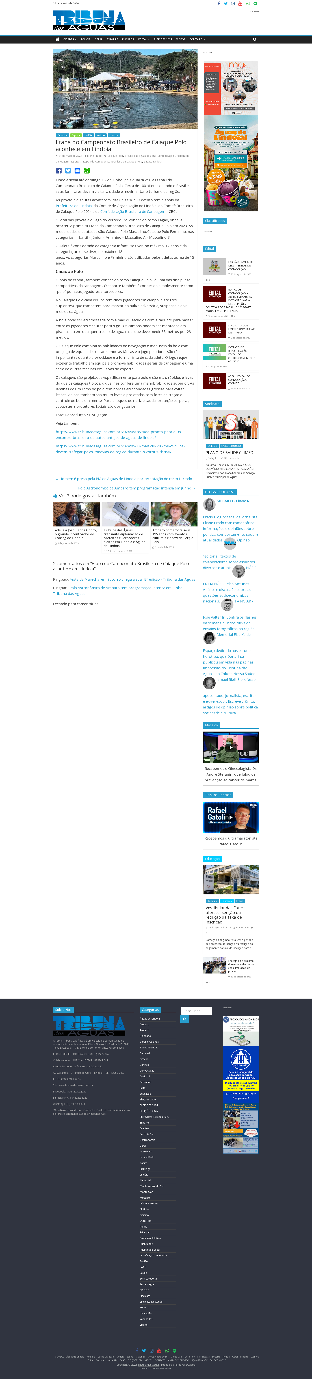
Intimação (145, 1151)
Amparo (144, 1024)
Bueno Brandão (149, 1047)
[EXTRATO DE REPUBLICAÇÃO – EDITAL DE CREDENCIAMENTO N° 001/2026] (214, 346)
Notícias (101, 135)
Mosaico (145, 1197)
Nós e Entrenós (149, 1203)
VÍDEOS (180, 39)
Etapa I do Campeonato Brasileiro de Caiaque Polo (112, 161)
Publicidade (146, 1244)
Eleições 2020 (148, 1099)
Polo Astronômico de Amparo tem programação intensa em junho (137, 488)
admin (235, 458)
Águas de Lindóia (150, 1018)
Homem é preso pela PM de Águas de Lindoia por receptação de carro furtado (123, 478)
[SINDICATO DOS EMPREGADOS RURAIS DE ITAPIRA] (214, 324)
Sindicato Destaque (231, 445)
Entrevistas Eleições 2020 (154, 1116)
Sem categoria (148, 1278)
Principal (113, 135)
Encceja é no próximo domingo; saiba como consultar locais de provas (241, 966)
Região (239, 901)
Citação (144, 1059)
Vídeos (144, 1324)
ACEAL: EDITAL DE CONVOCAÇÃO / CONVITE (239, 379)
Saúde (143, 1272)
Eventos (128, 39)
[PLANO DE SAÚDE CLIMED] (231, 412)
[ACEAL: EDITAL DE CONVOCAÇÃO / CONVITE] (214, 375)
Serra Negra (147, 1284)
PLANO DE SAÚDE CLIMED (229, 452)
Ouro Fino (145, 1220)
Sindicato (212, 445)
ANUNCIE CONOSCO (178, 1360)
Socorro (144, 1307)
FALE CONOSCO (218, 1360)
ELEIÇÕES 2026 (149, 1111)
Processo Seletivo (150, 1238)
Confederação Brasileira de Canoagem (132, 211)
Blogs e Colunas (149, 1041)
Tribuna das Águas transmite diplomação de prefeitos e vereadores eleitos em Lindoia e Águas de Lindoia (124, 538)
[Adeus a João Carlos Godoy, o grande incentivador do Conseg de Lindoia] (76, 504)
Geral (98, 39)
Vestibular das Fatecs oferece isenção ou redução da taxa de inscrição (226, 915)
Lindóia (88, 135)
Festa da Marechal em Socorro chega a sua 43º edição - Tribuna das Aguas (132, 579)
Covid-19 (145, 1076)
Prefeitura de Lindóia (74, 205)
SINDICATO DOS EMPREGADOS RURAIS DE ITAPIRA (241, 329)
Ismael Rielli (146, 1157)
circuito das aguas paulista (140, 155)
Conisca (144, 1064)
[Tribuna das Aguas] (57, 39)
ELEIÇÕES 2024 (163, 39)
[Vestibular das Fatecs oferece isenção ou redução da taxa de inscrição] (231, 867)
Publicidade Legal (150, 1249)
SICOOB (144, 1290)
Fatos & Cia (146, 1134)
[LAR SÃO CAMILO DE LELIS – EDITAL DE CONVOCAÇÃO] (214, 261)
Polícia (85, 39)
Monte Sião (146, 1192)
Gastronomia (147, 1140)
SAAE (143, 1267)
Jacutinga (145, 1168)
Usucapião (146, 1313)
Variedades (146, 1319)
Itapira (143, 1163)
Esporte (112, 39)
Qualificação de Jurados (153, 1255)
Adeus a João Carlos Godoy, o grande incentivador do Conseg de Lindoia (76, 534)
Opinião (144, 1215)
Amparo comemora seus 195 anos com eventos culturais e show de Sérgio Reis (172, 536)
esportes (75, 161)
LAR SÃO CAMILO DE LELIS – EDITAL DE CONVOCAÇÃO (240, 265)
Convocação (147, 1070)
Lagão (147, 161)
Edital (142, 39)
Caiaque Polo (115, 155)
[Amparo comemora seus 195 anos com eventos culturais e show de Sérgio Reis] (174, 504)
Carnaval (145, 1053)
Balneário (145, 1036)
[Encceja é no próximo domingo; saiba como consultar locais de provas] (214, 960)
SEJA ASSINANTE (199, 1360)
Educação (227, 901)
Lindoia (157, 161)
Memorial (145, 1180)
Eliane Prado (94, 155)
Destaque (63, 135)
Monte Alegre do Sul (152, 1186)
